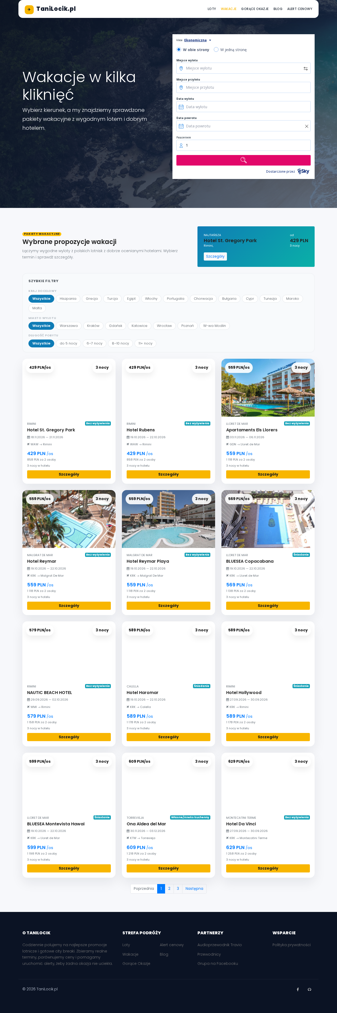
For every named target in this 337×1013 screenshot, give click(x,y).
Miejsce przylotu (188, 79)
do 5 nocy (68, 343)
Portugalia (175, 298)
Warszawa (69, 325)
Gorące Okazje (255, 9)
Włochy (151, 298)
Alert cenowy (299, 9)
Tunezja (270, 298)
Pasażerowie (183, 137)
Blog (278, 9)
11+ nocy (145, 343)
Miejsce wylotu (187, 60)
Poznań (187, 325)
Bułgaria (229, 298)
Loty (212, 9)
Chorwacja (203, 298)
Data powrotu (186, 118)
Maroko (292, 298)
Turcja (112, 298)
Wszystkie (41, 298)
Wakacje (229, 9)
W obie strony (196, 49)
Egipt (131, 298)
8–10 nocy (120, 343)
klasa (179, 40)
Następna (194, 888)
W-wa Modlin (214, 325)
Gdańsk (115, 325)
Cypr (250, 298)
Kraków (93, 325)
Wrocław (164, 325)
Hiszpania (68, 298)
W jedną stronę (233, 49)
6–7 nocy (94, 343)
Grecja (92, 298)
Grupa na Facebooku (217, 963)
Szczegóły (215, 256)
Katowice (139, 325)
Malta (37, 308)
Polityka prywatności (291, 944)
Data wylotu (185, 99)
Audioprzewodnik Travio (219, 944)
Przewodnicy (209, 954)
